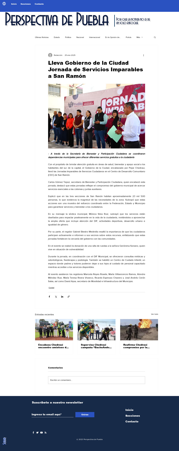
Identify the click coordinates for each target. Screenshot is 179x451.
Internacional (94, 37)
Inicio (129, 409)
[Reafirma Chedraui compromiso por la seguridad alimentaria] (139, 329)
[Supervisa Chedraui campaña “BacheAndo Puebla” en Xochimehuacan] (97, 329)
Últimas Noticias (42, 37)
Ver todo (154, 314)
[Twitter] (37, 432)
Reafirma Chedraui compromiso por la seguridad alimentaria (137, 346)
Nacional (80, 37)
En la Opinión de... (113, 37)
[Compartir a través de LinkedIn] (62, 296)
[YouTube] (41, 432)
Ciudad (51, 288)
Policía (128, 37)
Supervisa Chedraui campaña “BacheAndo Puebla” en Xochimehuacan (95, 346)
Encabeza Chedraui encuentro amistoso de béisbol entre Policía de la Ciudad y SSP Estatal (53, 346)
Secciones (132, 415)
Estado (57, 37)
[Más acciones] (143, 55)
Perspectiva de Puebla (56, 20)
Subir (4, 441)
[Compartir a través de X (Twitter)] (56, 296)
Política (68, 37)
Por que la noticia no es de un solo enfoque (133, 21)
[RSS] (45, 432)
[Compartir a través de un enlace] (68, 296)
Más (138, 37)
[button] (155, 37)
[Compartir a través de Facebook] (49, 296)
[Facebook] (33, 432)
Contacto (131, 421)
